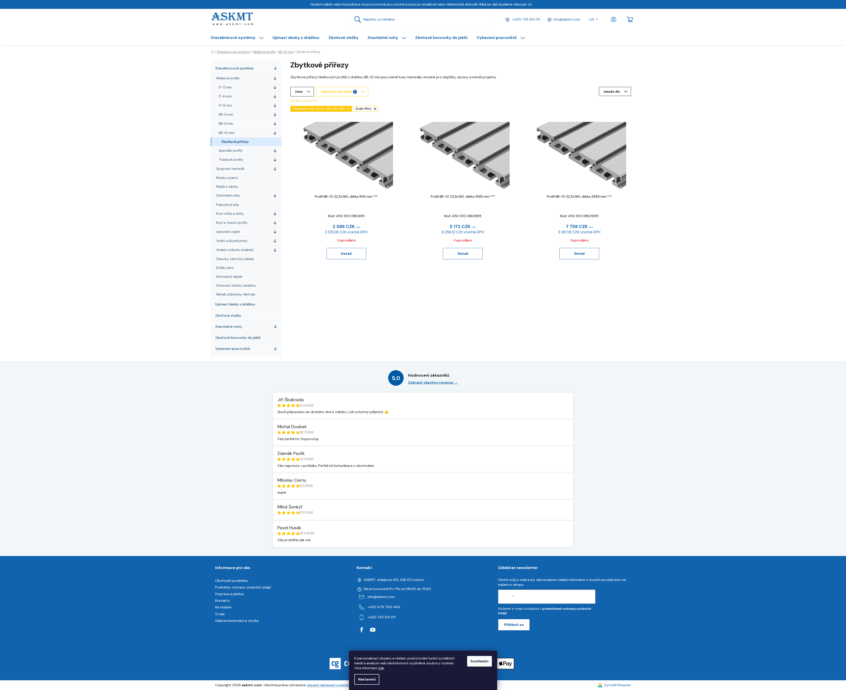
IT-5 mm (225, 87)
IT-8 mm (225, 105)
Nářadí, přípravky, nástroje (235, 294)
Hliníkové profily (228, 78)
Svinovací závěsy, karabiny (236, 285)
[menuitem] (239, 37)
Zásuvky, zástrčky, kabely (235, 259)
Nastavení (367, 679)
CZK (591, 19)
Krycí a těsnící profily (231, 222)
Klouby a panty (227, 178)
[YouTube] (373, 630)
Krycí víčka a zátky (230, 213)
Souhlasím (479, 661)
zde (381, 668)
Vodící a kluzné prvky (231, 241)
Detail (346, 253)
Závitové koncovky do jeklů (238, 337)
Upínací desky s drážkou (235, 304)
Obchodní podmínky (231, 580)
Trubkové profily (231, 159)
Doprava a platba (229, 594)
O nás (220, 614)
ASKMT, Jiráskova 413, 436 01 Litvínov (394, 579)
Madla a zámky (227, 186)
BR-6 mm (226, 114)
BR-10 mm (226, 133)
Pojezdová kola (227, 205)
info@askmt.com (566, 19)
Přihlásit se (514, 624)
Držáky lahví (225, 268)
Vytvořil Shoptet (617, 685)
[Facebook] (362, 630)
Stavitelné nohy (228, 195)
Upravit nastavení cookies (328, 685)
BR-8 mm (226, 123)
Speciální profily (231, 150)
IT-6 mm (225, 96)
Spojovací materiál (230, 169)
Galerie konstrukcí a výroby (237, 620)
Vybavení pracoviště (232, 348)
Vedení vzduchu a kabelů (235, 250)
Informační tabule (229, 276)
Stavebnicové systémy (234, 68)
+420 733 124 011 (525, 19)
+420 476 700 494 (384, 607)
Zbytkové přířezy (235, 142)
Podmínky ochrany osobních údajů (243, 587)
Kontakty (222, 600)
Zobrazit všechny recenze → (433, 382)
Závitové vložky (228, 315)
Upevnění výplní (228, 232)
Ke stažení (223, 607)
